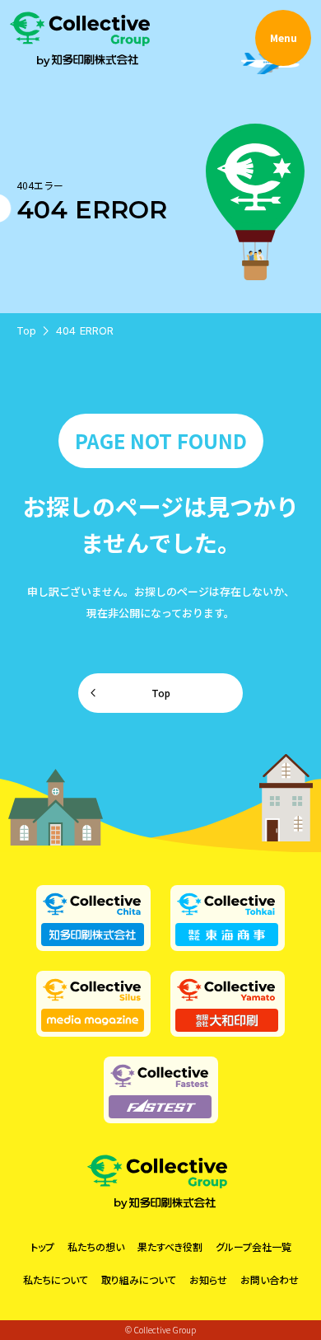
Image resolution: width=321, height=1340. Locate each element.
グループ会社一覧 (253, 1246)
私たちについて (55, 1279)
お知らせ (208, 1279)
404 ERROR (85, 330)
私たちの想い (95, 1246)
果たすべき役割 (169, 1246)
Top (26, 330)
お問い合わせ (269, 1279)
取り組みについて (138, 1279)
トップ (42, 1246)
